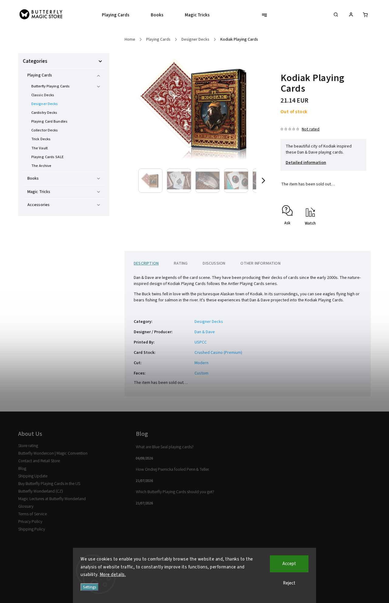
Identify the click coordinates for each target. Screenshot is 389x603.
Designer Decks (44, 104)
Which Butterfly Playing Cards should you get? (175, 492)
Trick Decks (40, 139)
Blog (22, 469)
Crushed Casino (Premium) (218, 353)
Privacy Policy (30, 522)
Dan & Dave (204, 332)
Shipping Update (32, 476)
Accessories (38, 205)
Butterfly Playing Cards (50, 86)
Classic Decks (42, 95)
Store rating (28, 446)
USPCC (200, 342)
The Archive (41, 165)
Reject (289, 583)
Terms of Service (32, 514)
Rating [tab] (181, 263)
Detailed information (306, 163)
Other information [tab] (260, 263)
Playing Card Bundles (49, 121)
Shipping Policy (31, 529)
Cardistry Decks (44, 112)
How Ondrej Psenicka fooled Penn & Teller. (172, 469)
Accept (289, 564)
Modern (201, 363)
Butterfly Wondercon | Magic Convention (53, 453)
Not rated (311, 129)
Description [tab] (146, 263)
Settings (89, 587)
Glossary (25, 506)
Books (33, 178)
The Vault (39, 148)
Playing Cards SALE (47, 157)
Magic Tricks (38, 192)
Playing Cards (39, 75)
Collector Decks (44, 130)
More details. (113, 574)
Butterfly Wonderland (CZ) (40, 491)
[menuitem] (121, 15)
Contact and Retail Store (39, 461)
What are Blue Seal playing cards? (165, 447)
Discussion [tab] (214, 263)
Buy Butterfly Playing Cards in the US (49, 484)
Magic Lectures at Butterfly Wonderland (52, 499)
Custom (201, 373)
